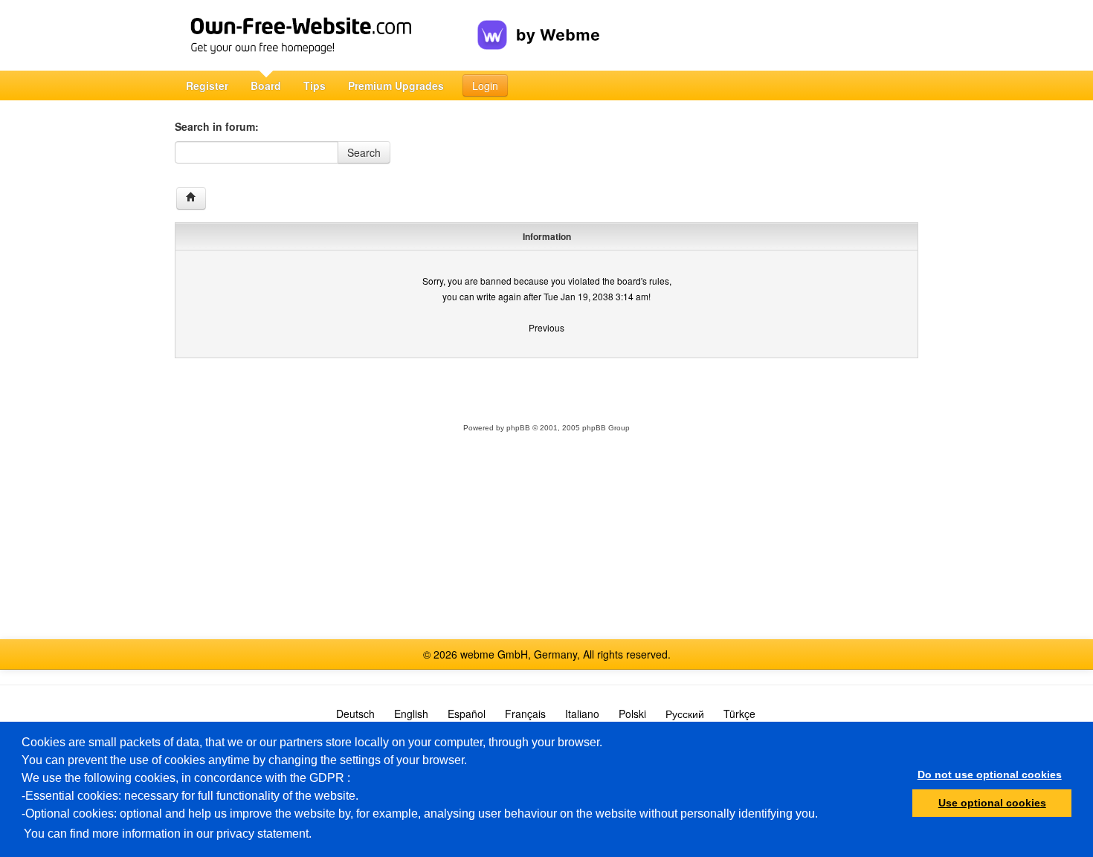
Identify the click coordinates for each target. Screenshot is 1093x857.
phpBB (518, 428)
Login (485, 85)
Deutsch (355, 713)
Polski (632, 713)
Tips (314, 85)
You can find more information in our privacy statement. (168, 833)
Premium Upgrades (396, 85)
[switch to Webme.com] (538, 23)
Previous (546, 327)
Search (364, 152)
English (411, 713)
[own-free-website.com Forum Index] (191, 198)
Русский (684, 713)
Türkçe (739, 713)
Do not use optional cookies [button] (990, 774)
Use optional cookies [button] (992, 803)
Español (467, 713)
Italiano (582, 713)
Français (525, 713)
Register (207, 85)
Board (266, 85)
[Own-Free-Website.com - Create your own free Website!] (326, 35)
